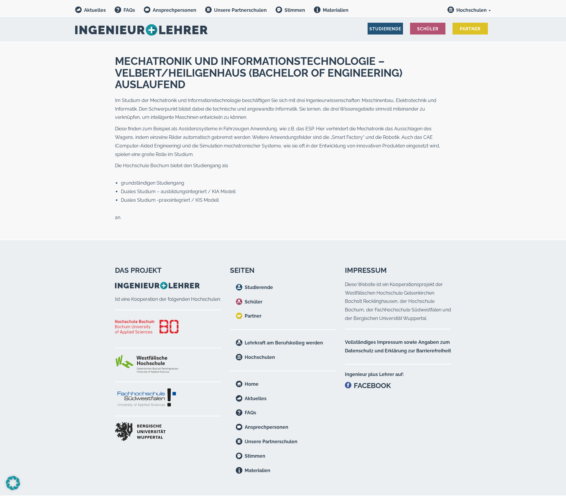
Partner (253, 316)
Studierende (259, 287)
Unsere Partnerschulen (240, 10)
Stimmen (294, 10)
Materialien (335, 10)
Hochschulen (472, 10)
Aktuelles (95, 10)
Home (252, 384)
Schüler (253, 302)
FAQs (129, 10)
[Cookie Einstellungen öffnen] (13, 488)
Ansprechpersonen (174, 10)
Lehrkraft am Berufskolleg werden (284, 343)
